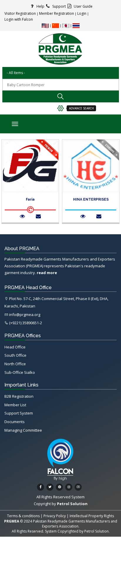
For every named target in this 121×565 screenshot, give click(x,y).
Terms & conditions (23, 515)
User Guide (83, 6)
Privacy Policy (54, 515)
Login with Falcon (18, 19)
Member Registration (56, 13)
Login (81, 13)
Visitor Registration (20, 13)
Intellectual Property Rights (92, 515)
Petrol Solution (96, 531)
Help (40, 6)
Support (58, 6)
